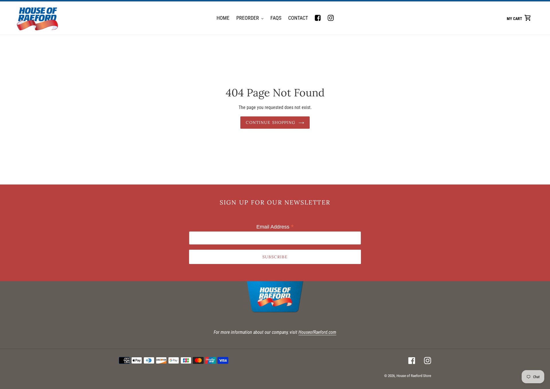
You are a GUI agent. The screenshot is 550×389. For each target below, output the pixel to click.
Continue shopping (270, 122)
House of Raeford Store (413, 376)
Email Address (275, 227)
